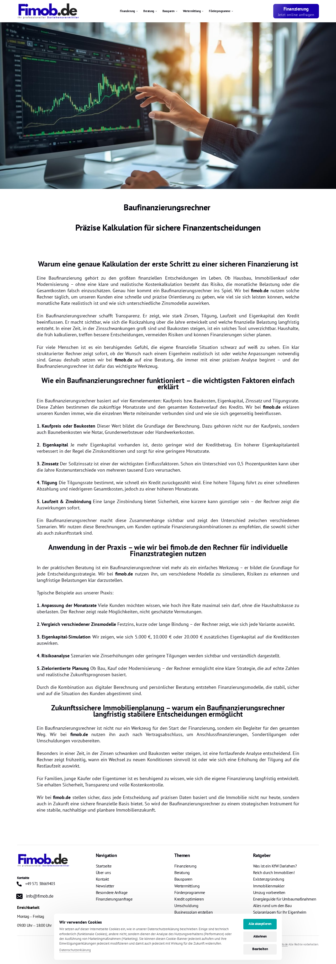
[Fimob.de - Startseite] (48, 11)
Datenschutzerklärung (75, 950)
